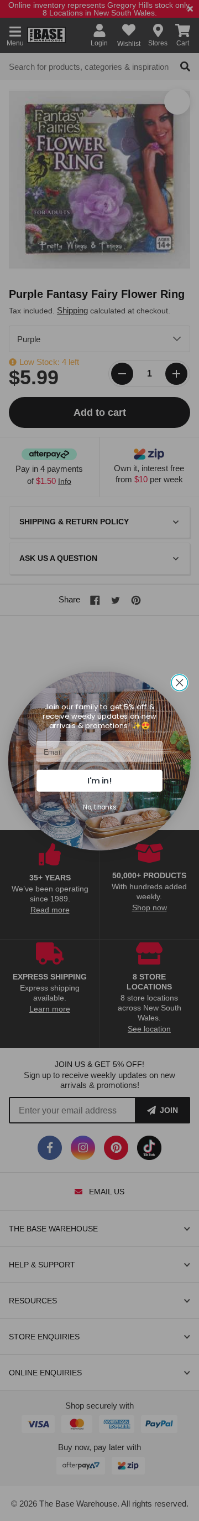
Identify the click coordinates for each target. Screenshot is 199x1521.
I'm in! (99, 780)
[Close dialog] (179, 682)
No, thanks (99, 807)
